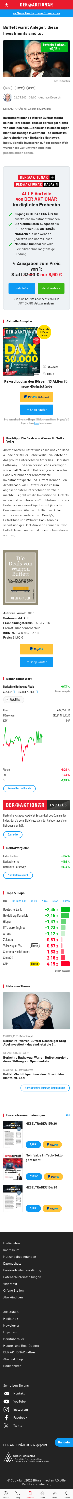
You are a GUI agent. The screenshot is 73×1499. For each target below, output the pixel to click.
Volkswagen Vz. (12, 945)
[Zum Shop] (18, 1494)
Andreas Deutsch (50, 97)
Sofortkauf (43, 397)
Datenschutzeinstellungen (22, 1277)
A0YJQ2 (7, 691)
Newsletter (11, 1325)
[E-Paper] (30, 1494)
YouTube (19, 1401)
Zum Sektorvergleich (18, 875)
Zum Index (13, 834)
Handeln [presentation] (64, 1442)
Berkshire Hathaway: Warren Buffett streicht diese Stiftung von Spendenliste (35, 1059)
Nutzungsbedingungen (19, 1256)
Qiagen (7, 921)
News (34, 945)
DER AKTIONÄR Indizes (19, 1352)
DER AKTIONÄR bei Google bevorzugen (27, 108)
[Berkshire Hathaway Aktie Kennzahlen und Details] (36, 744)
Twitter (18, 1425)
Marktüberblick (14, 1339)
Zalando (8, 939)
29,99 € (34, 1176)
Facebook (20, 1417)
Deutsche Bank (12, 909)
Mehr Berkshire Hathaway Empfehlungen (45, 1087)
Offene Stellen (13, 1290)
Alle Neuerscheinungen (60, 1115)
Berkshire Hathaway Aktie (18, 686)
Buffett (19, 88)
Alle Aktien (11, 1312)
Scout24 (8, 958)
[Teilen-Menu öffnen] (55, 1494)
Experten (10, 1332)
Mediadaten (11, 1243)
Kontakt (19, 1393)
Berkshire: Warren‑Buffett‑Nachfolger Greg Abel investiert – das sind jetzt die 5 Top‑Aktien (34, 1042)
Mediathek (10, 1318)
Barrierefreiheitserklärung (22, 1270)
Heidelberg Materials (15, 915)
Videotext (10, 1284)
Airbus (7, 933)
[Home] (42, 1494)
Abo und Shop (13, 1359)
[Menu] (67, 4)
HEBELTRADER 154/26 (41, 1187)
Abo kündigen (13, 1297)
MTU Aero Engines (14, 927)
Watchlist (15, 699)
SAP (5, 964)
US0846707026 (26, 691)
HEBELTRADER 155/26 (41, 1123)
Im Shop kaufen (36, 409)
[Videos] (6, 1494)
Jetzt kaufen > (51, 288)
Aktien (31, 88)
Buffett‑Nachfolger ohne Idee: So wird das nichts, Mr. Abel (33, 1076)
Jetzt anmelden (44, 303)
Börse (8, 88)
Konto (36, 423)
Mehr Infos (22, 288)
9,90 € (33, 1144)
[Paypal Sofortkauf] (36, 649)
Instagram (20, 1409)
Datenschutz (12, 1263)
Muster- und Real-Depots (21, 1345)
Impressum (11, 1250)
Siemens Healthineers (16, 951)
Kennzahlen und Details (19, 788)
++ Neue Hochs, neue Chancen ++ (36, 13)
